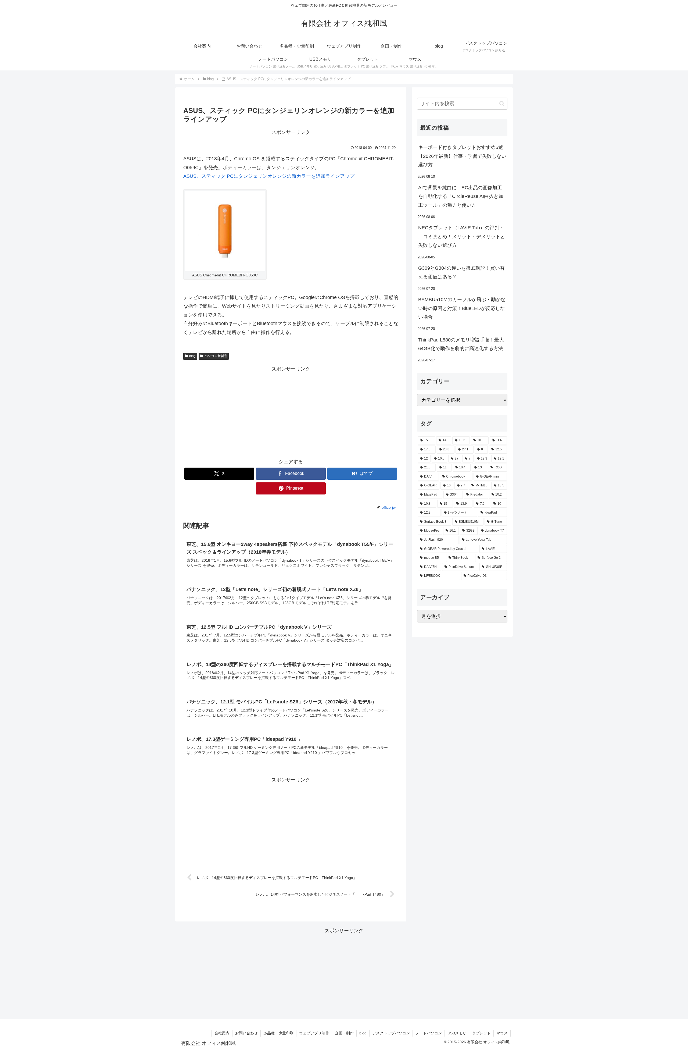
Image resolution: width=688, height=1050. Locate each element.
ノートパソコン (428, 1033)
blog (192, 356)
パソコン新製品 (216, 356)
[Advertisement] (290, 411)
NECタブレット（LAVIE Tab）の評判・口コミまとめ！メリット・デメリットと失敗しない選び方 (461, 236)
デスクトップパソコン (391, 1033)
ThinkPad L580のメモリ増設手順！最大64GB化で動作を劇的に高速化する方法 (461, 344)
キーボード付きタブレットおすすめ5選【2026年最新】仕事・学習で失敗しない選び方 (462, 156)
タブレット (481, 1033)
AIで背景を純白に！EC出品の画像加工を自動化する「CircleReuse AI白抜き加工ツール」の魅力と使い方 (460, 196)
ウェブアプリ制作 (314, 1033)
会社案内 (222, 1033)
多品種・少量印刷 (278, 1033)
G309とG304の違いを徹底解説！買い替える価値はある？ (461, 272)
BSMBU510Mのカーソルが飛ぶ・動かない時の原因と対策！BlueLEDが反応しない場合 (462, 308)
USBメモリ (456, 1033)
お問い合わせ (246, 1033)
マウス (502, 1033)
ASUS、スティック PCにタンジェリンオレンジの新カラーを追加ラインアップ (268, 176)
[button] (502, 104)
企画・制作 (344, 1033)
